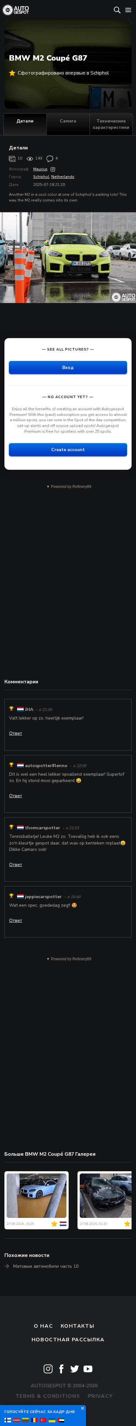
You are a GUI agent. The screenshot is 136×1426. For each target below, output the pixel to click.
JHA (29, 709)
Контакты (78, 1326)
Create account (68, 450)
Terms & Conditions (47, 1396)
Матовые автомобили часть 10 (45, 1266)
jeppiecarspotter (43, 897)
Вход (68, 368)
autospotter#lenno (46, 766)
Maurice (40, 169)
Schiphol (41, 176)
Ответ (15, 733)
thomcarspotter (42, 828)
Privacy (100, 1396)
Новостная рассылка (68, 1339)
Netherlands (62, 176)
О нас (43, 1326)
